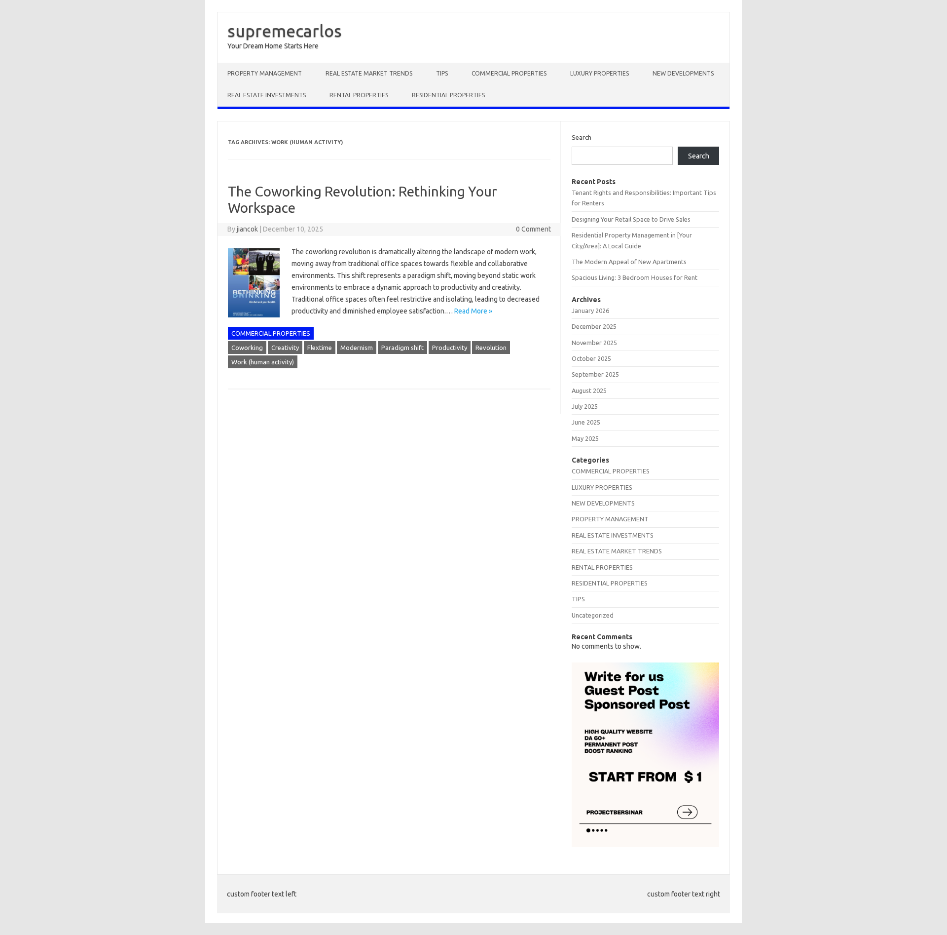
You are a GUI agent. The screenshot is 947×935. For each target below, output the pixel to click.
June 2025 (586, 422)
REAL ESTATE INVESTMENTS (266, 95)
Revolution (491, 347)
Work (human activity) (262, 361)
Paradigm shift (402, 347)
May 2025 (585, 438)
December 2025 (594, 326)
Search (581, 137)
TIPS (442, 73)
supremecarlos (284, 30)
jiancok (247, 229)
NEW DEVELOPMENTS (683, 73)
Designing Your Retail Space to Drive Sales (631, 219)
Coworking (247, 347)
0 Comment (533, 229)
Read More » (473, 311)
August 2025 (589, 390)
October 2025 (591, 358)
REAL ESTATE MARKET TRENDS (369, 73)
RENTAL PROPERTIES (358, 95)
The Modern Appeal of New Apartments (629, 261)
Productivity (449, 347)
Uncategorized (593, 615)
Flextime (319, 347)
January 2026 (590, 310)
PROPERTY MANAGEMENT (264, 73)
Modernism (356, 347)
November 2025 (594, 342)
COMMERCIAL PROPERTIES (509, 73)
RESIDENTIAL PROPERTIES (448, 95)
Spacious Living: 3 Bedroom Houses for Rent (634, 277)
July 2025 (585, 406)
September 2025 (595, 374)
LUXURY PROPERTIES (599, 73)
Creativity (285, 347)
